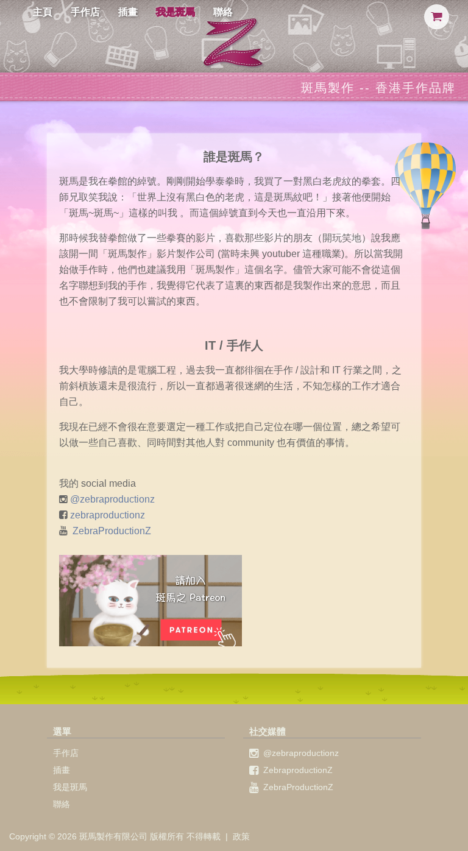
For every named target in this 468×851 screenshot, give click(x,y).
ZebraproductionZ (298, 770)
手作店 (85, 12)
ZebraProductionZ (112, 531)
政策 (241, 836)
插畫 (128, 12)
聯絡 (223, 12)
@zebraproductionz (112, 499)
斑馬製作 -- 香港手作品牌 (378, 87)
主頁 (42, 12)
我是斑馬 (175, 12)
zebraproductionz (107, 515)
